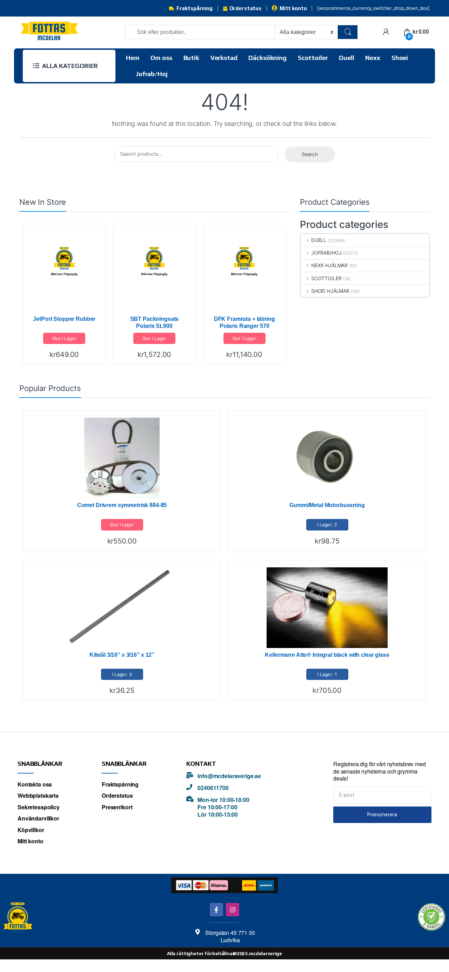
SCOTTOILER (326, 278)
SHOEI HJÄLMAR (330, 291)
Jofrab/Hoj (152, 73)
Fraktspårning (194, 8)
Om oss (161, 57)
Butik (191, 57)
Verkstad (223, 57)
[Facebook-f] (216, 909)
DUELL (318, 240)
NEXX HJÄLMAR (329, 265)
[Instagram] (232, 909)
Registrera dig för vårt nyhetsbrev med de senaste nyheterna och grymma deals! (379, 771)
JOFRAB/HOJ (326, 253)
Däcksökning (267, 57)
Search (310, 154)
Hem (133, 57)
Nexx (372, 57)
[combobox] (200, 32)
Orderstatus (245, 8)
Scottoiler (313, 57)
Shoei (399, 57)
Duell (346, 57)
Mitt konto (293, 8)
